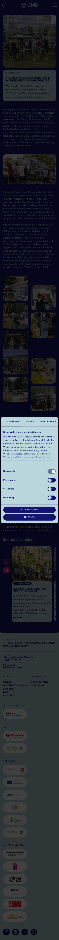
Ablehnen (29, 517)
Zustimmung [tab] (11, 422)
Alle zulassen (29, 510)
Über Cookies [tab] (48, 422)
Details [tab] (29, 422)
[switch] (52, 480)
